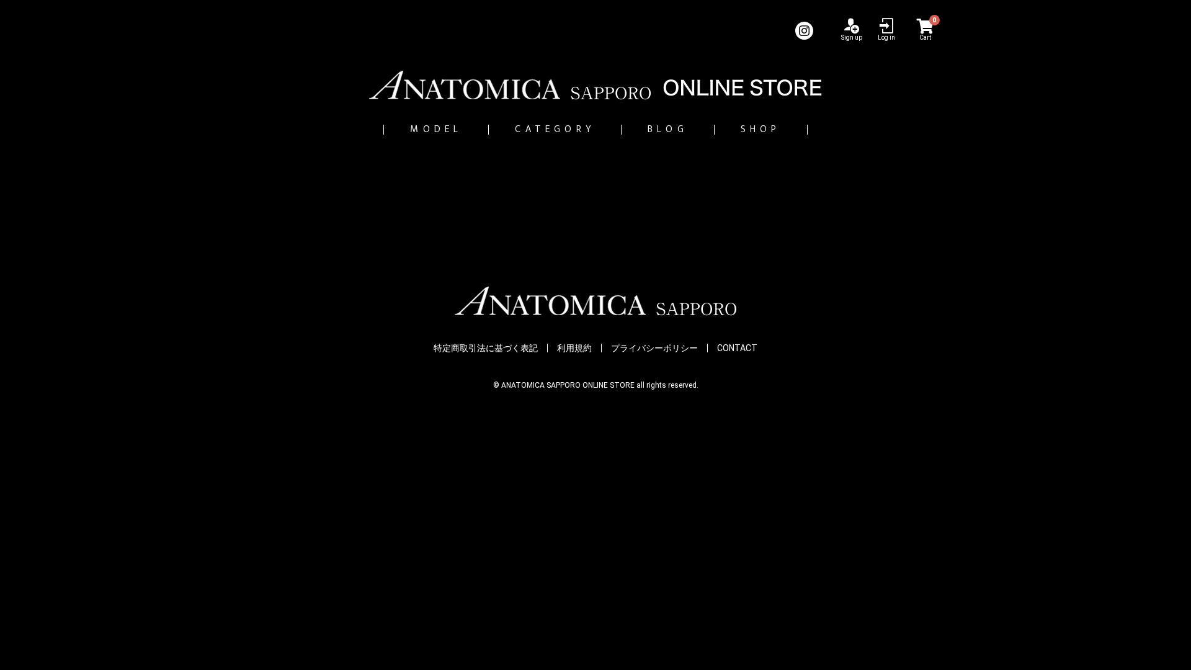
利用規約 (574, 348)
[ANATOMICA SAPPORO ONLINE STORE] (595, 85)
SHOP (761, 129)
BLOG (668, 129)
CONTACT (737, 348)
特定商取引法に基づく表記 (486, 348)
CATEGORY (555, 129)
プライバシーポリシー (654, 348)
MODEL (436, 129)
